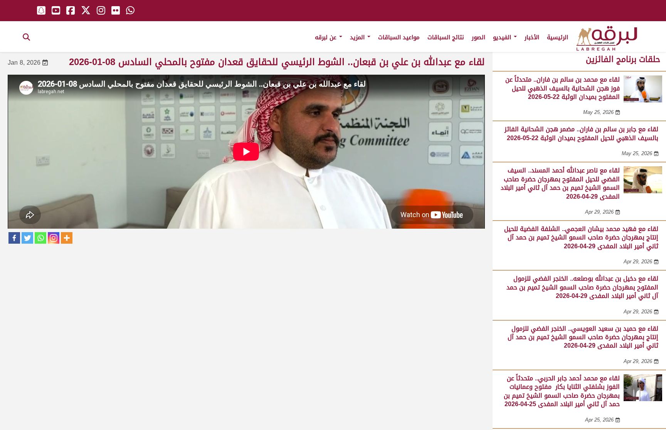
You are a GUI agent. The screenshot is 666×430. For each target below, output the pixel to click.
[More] (66, 238)
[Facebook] (14, 238)
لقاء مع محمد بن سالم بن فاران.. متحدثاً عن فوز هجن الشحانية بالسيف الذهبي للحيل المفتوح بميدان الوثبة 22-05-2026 (562, 88)
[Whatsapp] (40, 238)
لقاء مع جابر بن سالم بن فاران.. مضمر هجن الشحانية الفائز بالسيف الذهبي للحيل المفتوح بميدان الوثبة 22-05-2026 (581, 133)
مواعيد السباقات (399, 37)
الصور (478, 37)
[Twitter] (27, 238)
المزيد (358, 37)
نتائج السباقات (445, 37)
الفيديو (503, 37)
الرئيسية (557, 37)
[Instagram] (53, 238)
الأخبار (532, 37)
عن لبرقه (326, 37)
